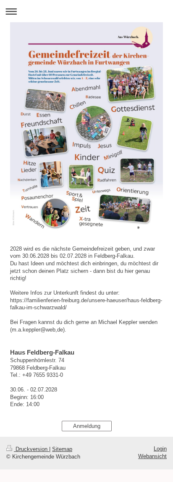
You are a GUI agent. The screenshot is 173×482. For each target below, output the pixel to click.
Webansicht (152, 456)
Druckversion (31, 449)
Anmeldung (86, 426)
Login (160, 449)
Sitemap (62, 449)
